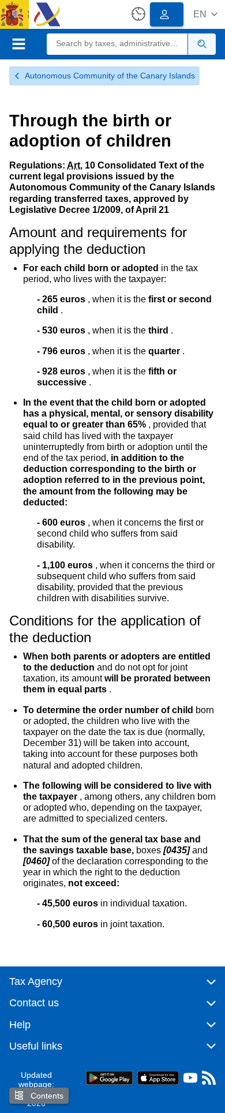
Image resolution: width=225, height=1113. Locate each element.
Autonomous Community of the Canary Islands (110, 75)
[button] (205, 14)
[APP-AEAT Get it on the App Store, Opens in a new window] (158, 1077)
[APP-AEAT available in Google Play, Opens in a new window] (109, 1077)
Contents (45, 1095)
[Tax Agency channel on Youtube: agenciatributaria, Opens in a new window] (190, 1080)
